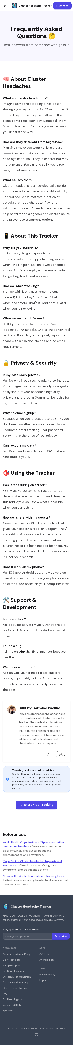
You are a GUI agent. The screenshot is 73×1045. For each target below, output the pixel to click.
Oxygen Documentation (17, 976)
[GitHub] (36, 1035)
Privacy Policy (47, 974)
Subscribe (61, 936)
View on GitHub (12, 1005)
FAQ (5, 993)
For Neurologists (12, 999)
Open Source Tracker (15, 988)
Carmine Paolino (27, 1028)
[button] (5, 5)
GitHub (24, 651)
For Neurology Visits (14, 971)
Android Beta (47, 959)
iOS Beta (44, 954)
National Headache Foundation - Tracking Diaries (34, 876)
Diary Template (12, 959)
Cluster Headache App (16, 982)
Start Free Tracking (39, 805)
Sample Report (11, 965)
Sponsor (8, 1010)
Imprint (43, 980)
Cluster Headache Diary (16, 954)
